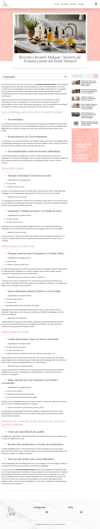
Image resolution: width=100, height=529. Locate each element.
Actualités (65, 4)
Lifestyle (81, 4)
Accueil (56, 4)
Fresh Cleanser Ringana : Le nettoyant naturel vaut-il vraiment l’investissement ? (89, 106)
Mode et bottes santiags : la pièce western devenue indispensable (89, 123)
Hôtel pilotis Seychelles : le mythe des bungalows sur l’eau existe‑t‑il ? (89, 91)
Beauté (73, 4)
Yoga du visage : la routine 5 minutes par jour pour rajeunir (88, 98)
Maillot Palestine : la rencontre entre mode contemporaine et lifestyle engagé (88, 115)
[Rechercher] (96, 75)
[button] (66, 76)
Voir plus (81, 157)
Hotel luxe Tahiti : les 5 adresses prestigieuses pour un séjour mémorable (89, 83)
